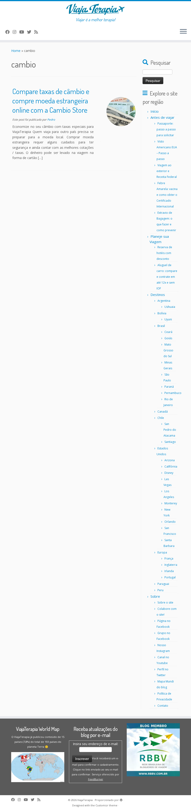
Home (15, 50)
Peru (160, 590)
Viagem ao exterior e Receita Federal (167, 171)
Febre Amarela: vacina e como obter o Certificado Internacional (167, 194)
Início (154, 111)
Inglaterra (170, 565)
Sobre (155, 596)
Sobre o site (165, 602)
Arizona (169, 460)
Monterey (170, 503)
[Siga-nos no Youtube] (23, 32)
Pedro (51, 120)
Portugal (170, 577)
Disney (168, 473)
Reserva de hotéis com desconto (164, 253)
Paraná (169, 387)
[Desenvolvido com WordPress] (121, 800)
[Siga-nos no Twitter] (30, 32)
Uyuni (168, 319)
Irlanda (169, 571)
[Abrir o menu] (183, 31)
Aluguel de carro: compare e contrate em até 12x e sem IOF (167, 276)
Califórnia (170, 466)
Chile (160, 418)
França (168, 558)
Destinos (157, 294)
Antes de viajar (162, 117)
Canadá (162, 412)
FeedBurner (95, 779)
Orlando (170, 522)
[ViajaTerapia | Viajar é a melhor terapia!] (95, 9)
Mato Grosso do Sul (168, 350)
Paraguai (163, 584)
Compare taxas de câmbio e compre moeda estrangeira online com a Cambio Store (50, 100)
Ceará (168, 332)
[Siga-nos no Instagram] (16, 32)
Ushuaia (169, 307)
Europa (162, 552)
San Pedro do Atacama (170, 430)
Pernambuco (172, 393)
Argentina (163, 301)
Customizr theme (106, 805)
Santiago (170, 442)
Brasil (161, 326)
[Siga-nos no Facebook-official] (9, 32)
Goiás (168, 338)
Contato (162, 706)
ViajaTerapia (85, 800)
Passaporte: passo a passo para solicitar (166, 129)
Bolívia (161, 313)
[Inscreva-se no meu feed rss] (37, 32)
